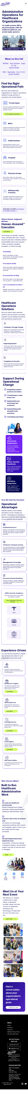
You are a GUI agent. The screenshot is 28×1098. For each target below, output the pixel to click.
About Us (10, 1029)
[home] (5, 4)
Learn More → (8, 231)
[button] (26, 3)
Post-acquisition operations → (13, 114)
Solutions (9, 1027)
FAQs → (8, 854)
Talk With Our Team (13, 1007)
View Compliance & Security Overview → (14, 601)
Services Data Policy (13, 1034)
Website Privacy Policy (13, 1032)
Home (9, 1025)
